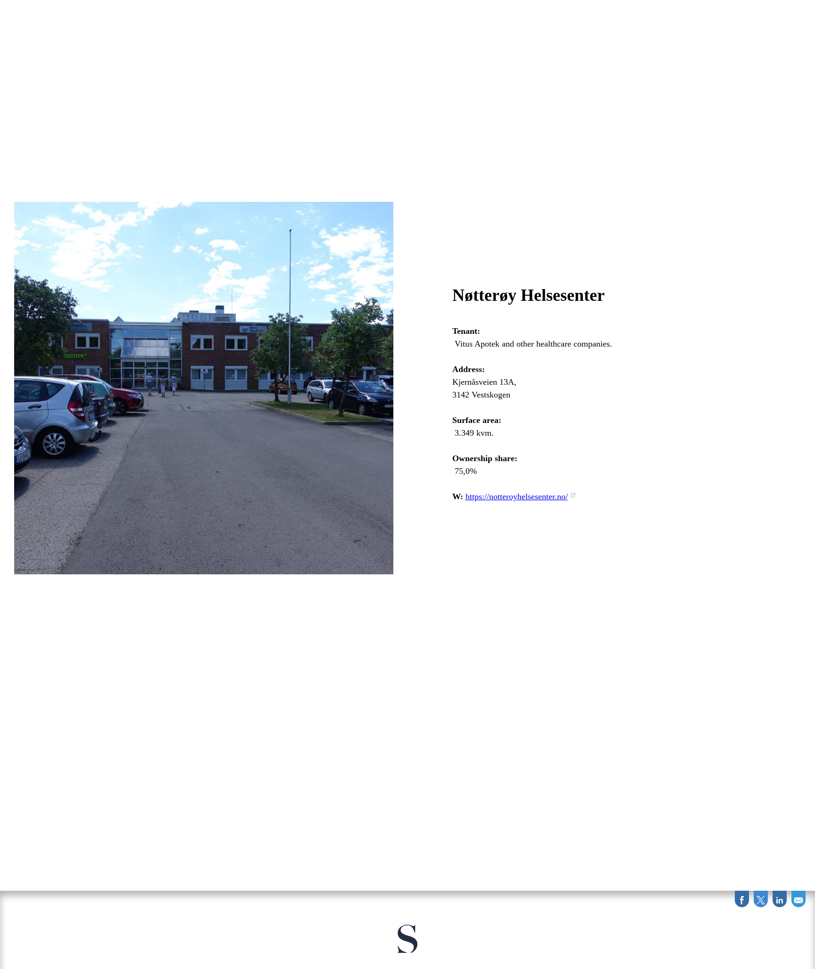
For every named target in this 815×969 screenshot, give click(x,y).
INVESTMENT (377, 18)
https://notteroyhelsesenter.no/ (517, 496)
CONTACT (486, 18)
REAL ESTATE (314, 18)
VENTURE (435, 18)
